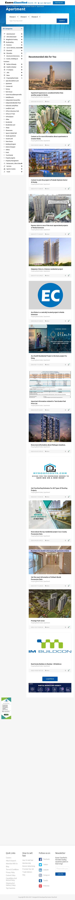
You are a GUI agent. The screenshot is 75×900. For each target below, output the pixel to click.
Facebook (46, 859)
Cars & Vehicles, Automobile (14, 47)
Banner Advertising (28, 866)
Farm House (8, 92)
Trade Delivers (27, 872)
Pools (7, 152)
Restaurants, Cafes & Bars (13, 163)
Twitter (45, 864)
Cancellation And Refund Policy (11, 879)
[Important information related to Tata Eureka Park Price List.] (50, 384)
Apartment (8, 83)
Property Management (11, 160)
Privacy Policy (10, 872)
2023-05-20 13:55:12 (37, 451)
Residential (8, 122)
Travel (8, 171)
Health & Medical (11, 67)
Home (8, 6)
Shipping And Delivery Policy (11, 884)
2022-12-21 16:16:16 (37, 627)
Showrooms (9, 130)
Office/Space (9, 116)
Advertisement (10, 34)
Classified (9, 50)
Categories (15, 6)
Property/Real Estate (28, 6)
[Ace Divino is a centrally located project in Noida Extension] (50, 295)
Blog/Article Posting (11, 39)
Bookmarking (9, 42)
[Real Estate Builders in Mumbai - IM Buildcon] (50, 646)
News (8, 75)
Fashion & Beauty (11, 64)
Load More (50, 679)
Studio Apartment (10, 136)
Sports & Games (11, 169)
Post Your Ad (59, 2)
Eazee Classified (52, 897)
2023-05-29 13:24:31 (37, 410)
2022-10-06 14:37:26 (37, 670)
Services (8, 166)
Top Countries (10, 888)
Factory (7, 89)
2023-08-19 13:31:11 (37, 101)
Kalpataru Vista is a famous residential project (47, 269)
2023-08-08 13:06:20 (37, 145)
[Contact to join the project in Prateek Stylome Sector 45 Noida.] (50, 163)
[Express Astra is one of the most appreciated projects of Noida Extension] (50, 208)
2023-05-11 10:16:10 (37, 497)
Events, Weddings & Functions (11, 60)
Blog (7, 866)
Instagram (46, 875)
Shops (7, 127)
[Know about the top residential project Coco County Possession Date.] (50, 514)
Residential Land (10, 125)
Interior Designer (10, 147)
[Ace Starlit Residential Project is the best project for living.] (50, 338)
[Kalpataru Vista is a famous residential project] (50, 252)
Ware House (9, 141)
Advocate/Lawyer (11, 36)
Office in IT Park (10, 114)
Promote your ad (28, 869)
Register (48, 3)
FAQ (23, 875)
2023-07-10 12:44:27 (37, 275)
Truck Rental (9, 155)
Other (7, 119)
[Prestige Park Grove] (50, 603)
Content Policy (10, 875)
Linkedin (46, 870)
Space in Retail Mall (11, 133)
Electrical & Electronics (13, 56)
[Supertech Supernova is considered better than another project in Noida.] (50, 75)
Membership (26, 863)
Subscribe (60, 874)
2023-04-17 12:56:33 (37, 586)
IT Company (9, 70)
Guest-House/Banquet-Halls (13, 94)
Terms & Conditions (12, 869)
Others (7, 149)
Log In (41, 3)
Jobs (7, 72)
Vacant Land (9, 138)
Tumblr (45, 880)
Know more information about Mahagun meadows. (48, 445)
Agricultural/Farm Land (12, 81)
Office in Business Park (12, 111)
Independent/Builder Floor (13, 103)
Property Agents (10, 158)
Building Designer (10, 144)
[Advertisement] (50, 39)
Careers (8, 857)
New (47, 101)
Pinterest (46, 886)
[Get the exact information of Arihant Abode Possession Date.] (50, 560)
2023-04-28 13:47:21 (37, 540)
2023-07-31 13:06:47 (37, 188)
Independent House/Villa (12, 100)
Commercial (8, 86)
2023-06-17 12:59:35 (37, 364)
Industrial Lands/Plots (11, 105)
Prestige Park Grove (38, 621)
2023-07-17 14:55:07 (37, 234)
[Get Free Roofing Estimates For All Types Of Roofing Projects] (50, 471)
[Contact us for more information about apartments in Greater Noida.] (50, 119)
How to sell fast (27, 860)
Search (62, 21)
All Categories (7, 28)
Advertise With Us (12, 863)
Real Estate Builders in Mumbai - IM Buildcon (46, 664)
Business (9, 45)
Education (9, 53)
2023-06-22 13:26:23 (37, 321)
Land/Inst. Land (9, 108)
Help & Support (11, 860)
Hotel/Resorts (9, 97)
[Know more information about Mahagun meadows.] (50, 427)
